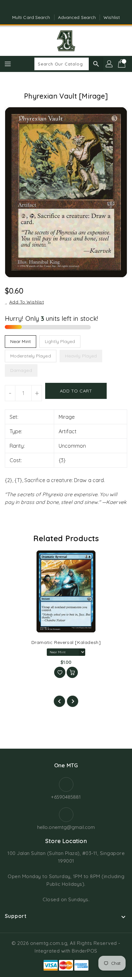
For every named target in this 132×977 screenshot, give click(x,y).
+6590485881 (66, 797)
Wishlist (111, 17)
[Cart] (122, 63)
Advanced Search (77, 17)
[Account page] (109, 63)
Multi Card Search (31, 17)
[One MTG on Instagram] (72, 7)
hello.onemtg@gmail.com (66, 827)
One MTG (66, 765)
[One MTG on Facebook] (60, 7)
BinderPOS (84, 951)
